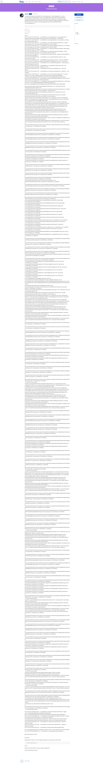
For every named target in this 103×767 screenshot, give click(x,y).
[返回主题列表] (1, 1)
